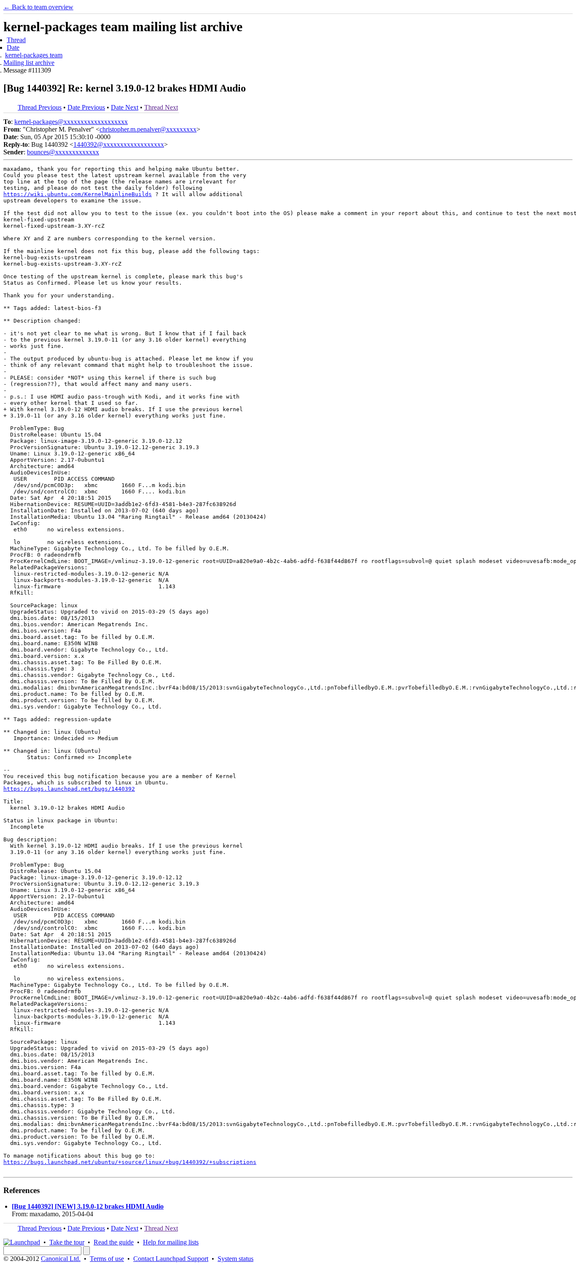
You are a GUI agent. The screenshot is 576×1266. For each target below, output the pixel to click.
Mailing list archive (28, 62)
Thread (16, 39)
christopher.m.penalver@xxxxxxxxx (148, 129)
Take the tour (66, 1242)
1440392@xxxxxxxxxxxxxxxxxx (118, 144)
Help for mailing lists (171, 1242)
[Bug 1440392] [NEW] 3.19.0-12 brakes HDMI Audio (88, 1206)
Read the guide (114, 1242)
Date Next (124, 107)
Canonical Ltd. (61, 1258)
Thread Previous (40, 107)
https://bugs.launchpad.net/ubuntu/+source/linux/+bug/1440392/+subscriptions (129, 1162)
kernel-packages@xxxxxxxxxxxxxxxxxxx (71, 121)
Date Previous (86, 107)
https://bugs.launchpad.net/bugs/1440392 (69, 789)
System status (235, 1258)
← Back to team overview (38, 7)
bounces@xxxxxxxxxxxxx (63, 152)
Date (13, 47)
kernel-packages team (33, 55)
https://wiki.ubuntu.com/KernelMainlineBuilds (77, 194)
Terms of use (107, 1258)
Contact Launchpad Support (170, 1258)
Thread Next (161, 107)
